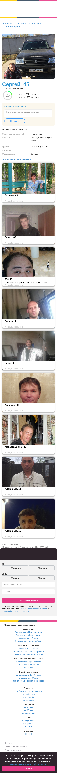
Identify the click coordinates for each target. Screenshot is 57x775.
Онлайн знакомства (13, 750)
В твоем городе (12, 26)
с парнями (28, 723)
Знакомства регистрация (29, 23)
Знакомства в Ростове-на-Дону (28, 654)
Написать (14, 121)
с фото (28, 726)
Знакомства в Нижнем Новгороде (28, 680)
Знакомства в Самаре (28, 664)
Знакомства (7, 23)
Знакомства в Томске (28, 637)
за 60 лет (28, 710)
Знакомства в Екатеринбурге (28, 640)
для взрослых (28, 699)
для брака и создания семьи (28, 690)
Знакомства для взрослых (16, 746)
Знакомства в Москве (28, 648)
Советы (8, 742)
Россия (28, 733)
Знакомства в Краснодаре (28, 635)
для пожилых (28, 713)
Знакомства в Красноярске (28, 661)
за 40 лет (28, 707)
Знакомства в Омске (28, 677)
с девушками (28, 720)
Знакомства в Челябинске (28, 674)
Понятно (28, 768)
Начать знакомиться (28, 600)
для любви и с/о (28, 693)
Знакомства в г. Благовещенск (16, 159)
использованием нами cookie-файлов (28, 764)
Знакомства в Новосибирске (28, 632)
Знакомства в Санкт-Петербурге (28, 651)
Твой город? (28, 667)
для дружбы (28, 696)
